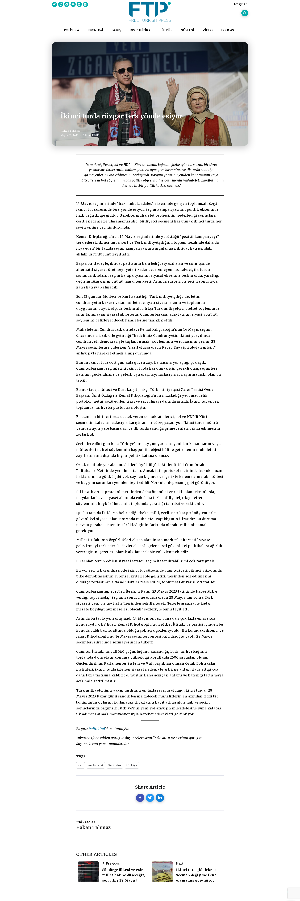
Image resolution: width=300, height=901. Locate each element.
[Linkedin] (85, 4)
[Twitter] (54, 4)
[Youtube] (73, 4)
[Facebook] (66, 4)
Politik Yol (97, 729)
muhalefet (95, 765)
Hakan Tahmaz (70, 130)
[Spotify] (79, 4)
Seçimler (115, 765)
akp (80, 765)
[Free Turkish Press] (150, 11)
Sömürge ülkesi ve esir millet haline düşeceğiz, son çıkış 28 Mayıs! (123, 875)
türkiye (132, 765)
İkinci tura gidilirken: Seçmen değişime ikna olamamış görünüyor (196, 875)
